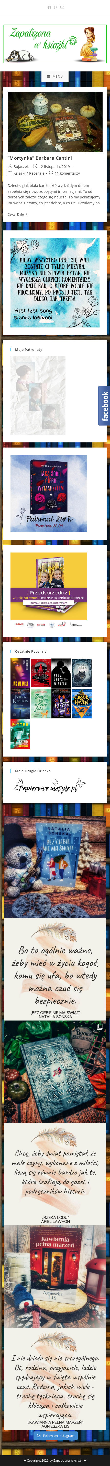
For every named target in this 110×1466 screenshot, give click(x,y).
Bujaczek (21, 166)
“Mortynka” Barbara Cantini (40, 158)
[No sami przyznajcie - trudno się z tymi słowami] (55, 969)
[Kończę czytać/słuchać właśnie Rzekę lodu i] (55, 1174)
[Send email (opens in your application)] (61, 7)
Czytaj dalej (17, 215)
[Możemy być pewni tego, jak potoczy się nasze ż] (55, 1276)
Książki (19, 173)
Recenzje (37, 173)
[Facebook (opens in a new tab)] (49, 7)
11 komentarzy (67, 173)
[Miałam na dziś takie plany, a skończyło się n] (55, 1379)
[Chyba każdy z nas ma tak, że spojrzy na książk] (55, 1072)
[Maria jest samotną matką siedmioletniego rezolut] (55, 867)
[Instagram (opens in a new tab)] (56, 7)
